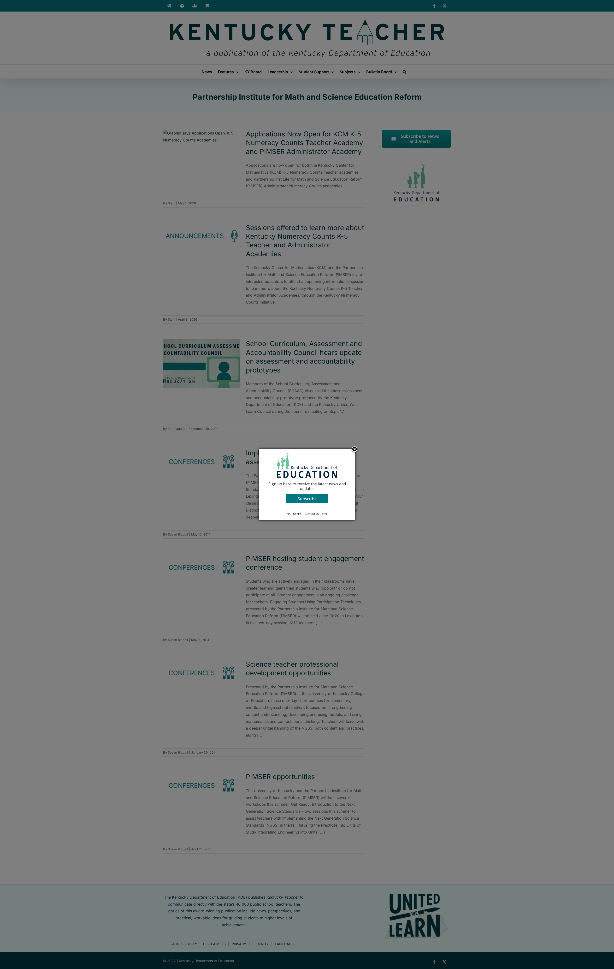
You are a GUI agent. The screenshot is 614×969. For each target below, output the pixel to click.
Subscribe (307, 498)
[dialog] (307, 484)
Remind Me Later (316, 514)
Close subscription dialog (354, 449)
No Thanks (294, 514)
